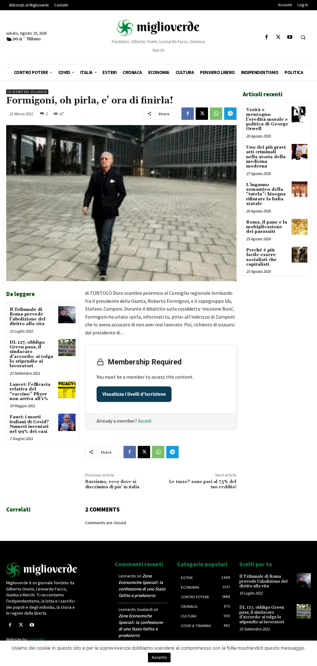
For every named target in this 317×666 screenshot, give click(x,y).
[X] (278, 37)
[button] (303, 37)
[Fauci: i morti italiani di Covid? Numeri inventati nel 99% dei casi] (66, 422)
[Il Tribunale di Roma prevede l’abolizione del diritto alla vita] (66, 314)
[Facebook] (267, 37)
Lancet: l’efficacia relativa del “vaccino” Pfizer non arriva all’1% (30, 392)
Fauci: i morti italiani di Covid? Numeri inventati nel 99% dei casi (29, 424)
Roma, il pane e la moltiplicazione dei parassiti (266, 227)
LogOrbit (36, 639)
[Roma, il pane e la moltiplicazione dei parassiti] (299, 227)
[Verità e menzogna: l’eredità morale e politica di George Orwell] (299, 114)
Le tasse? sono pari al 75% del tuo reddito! (203, 484)
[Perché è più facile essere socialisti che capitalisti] (299, 255)
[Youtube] (289, 37)
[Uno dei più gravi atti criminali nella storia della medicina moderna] (299, 152)
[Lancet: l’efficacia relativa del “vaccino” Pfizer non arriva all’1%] (66, 389)
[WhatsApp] (216, 113)
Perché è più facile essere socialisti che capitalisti (261, 257)
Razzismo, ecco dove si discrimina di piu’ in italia (112, 484)
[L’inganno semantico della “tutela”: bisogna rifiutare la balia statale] (299, 189)
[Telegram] (230, 113)
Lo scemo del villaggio (27, 92)
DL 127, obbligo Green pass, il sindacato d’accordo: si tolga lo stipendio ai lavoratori (31, 354)
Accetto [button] (159, 657)
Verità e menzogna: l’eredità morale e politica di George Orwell (267, 119)
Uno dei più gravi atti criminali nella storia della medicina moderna (266, 157)
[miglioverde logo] (158, 28)
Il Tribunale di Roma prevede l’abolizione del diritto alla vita (28, 317)
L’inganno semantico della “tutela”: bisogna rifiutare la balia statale (266, 194)
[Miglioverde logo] (42, 570)
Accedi (144, 421)
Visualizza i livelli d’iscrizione (134, 394)
